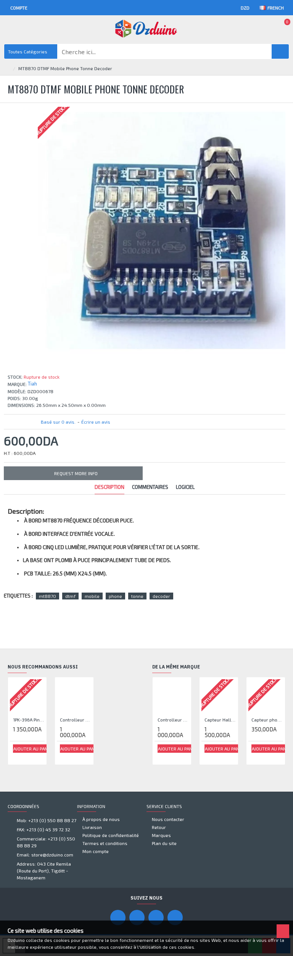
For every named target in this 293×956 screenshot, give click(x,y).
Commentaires (150, 487)
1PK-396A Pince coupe (29, 719)
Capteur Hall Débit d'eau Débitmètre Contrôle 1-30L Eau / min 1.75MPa (220, 719)
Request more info (76, 473)
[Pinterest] (156, 917)
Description (109, 487)
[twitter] (175, 917)
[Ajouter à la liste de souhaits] (18, 757)
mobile (92, 596)
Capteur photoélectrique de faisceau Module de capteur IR (267, 719)
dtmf (70, 596)
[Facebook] (118, 917)
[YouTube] (137, 917)
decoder (161, 596)
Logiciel (185, 487)
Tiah (32, 384)
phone (115, 596)
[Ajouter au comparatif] (27, 756)
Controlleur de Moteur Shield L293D (76, 719)
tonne (137, 596)
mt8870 (47, 596)
